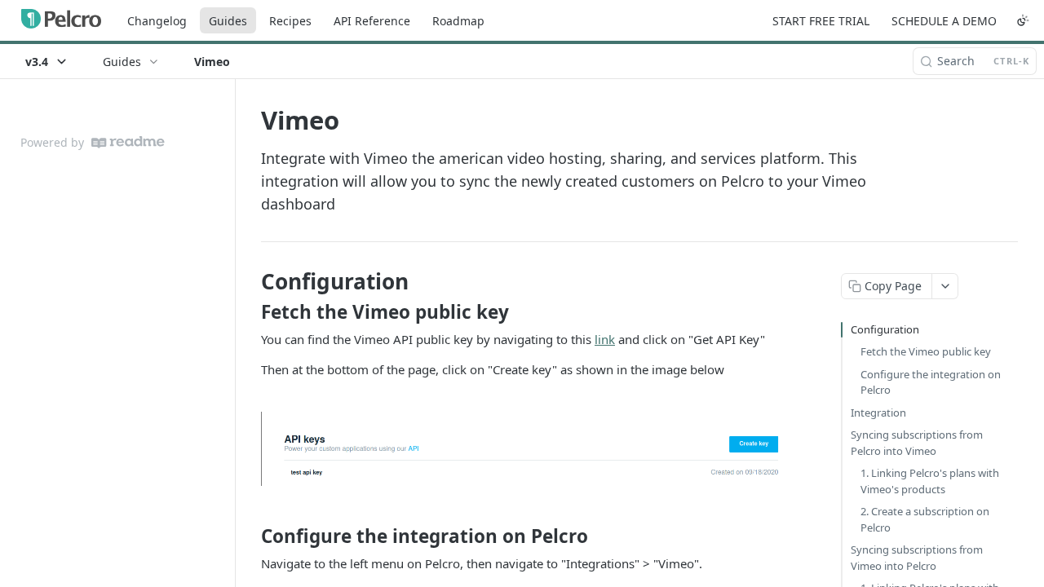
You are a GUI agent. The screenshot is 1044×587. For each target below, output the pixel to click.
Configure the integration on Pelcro (930, 382)
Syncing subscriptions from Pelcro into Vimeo (917, 442)
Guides (228, 21)
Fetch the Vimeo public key (925, 351)
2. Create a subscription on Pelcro (924, 519)
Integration (878, 412)
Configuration (885, 329)
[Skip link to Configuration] (250, 281)
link (605, 339)
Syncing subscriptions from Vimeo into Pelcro (917, 557)
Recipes (290, 21)
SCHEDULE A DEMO (944, 21)
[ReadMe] (128, 142)
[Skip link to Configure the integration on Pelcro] (250, 536)
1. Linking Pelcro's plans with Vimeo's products (929, 481)
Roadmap (458, 21)
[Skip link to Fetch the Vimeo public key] (250, 312)
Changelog (157, 21)
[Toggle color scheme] (1023, 20)
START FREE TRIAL (820, 21)
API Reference (372, 21)
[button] (525, 448)
